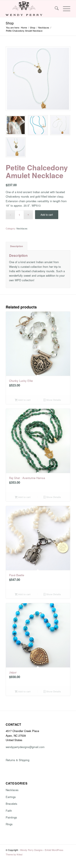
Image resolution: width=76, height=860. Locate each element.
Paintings (11, 817)
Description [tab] (16, 246)
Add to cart (47, 214)
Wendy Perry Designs (31, 850)
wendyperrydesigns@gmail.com (25, 747)
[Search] (54, 8)
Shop (10, 23)
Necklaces (21, 228)
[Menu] (64, 8)
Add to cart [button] (24, 399)
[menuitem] (54, 8)
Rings (9, 824)
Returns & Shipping (17, 760)
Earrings (11, 797)
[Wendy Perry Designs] (31, 8)
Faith (9, 811)
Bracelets (11, 804)
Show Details (53, 399)
